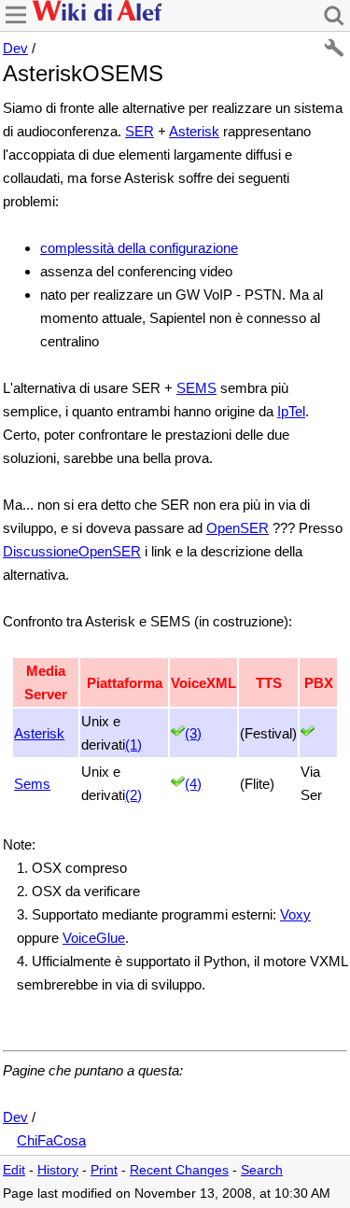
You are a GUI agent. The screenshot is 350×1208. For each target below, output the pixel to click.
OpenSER (237, 528)
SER (139, 131)
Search (262, 1170)
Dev (15, 48)
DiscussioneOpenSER (72, 551)
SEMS (196, 388)
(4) (193, 784)
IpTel (291, 411)
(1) (133, 744)
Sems (32, 784)
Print (104, 1170)
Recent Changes (179, 1170)
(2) (133, 795)
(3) (193, 733)
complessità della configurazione (139, 248)
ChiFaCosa (51, 1140)
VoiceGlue (94, 938)
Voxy (295, 914)
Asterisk (194, 131)
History (57, 1170)
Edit (14, 1170)
